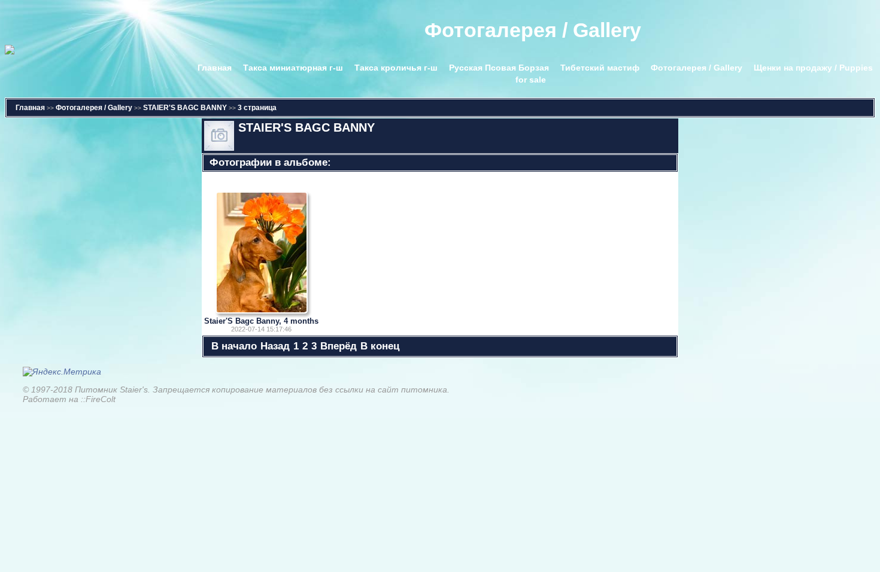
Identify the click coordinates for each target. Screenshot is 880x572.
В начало (234, 346)
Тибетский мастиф (599, 67)
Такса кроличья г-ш (396, 67)
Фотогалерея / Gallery (696, 67)
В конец (379, 346)
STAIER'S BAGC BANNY (185, 108)
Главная (215, 67)
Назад (275, 346)
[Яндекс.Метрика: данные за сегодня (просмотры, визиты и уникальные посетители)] (62, 371)
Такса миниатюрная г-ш (293, 67)
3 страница (257, 108)
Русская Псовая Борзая (499, 67)
